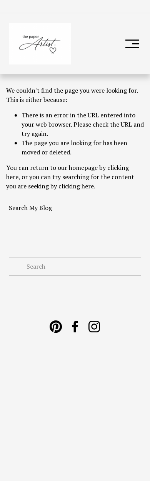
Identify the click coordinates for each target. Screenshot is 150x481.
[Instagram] (94, 326)
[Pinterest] (56, 326)
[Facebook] (75, 326)
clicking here (76, 186)
